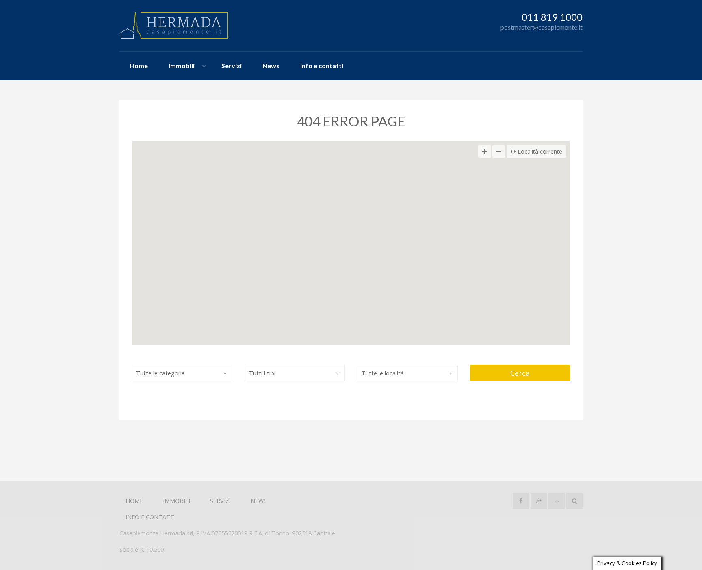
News (271, 65)
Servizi (231, 65)
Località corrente (540, 151)
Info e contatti (321, 65)
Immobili (182, 65)
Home (139, 65)
